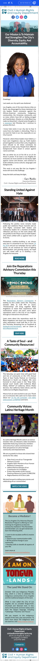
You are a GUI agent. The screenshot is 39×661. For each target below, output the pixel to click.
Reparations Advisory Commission (20, 301)
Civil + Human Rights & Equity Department (19, 630)
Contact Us (19, 645)
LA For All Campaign (19, 398)
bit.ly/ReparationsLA (10, 328)
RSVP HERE (19, 333)
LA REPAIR (17, 400)
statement (8, 123)
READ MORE (19, 258)
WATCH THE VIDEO (19, 486)
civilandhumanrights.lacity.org (19, 633)
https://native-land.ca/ (26, 621)
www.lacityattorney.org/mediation (17, 552)
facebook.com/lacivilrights (12, 326)
